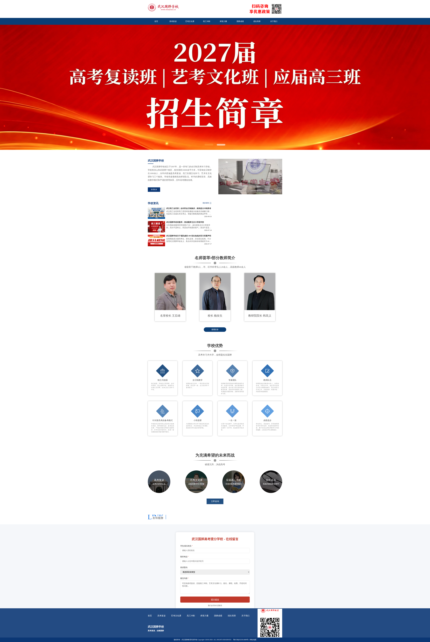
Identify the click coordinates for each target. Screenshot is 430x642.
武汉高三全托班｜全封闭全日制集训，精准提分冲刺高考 (188, 208)
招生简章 (232, 616)
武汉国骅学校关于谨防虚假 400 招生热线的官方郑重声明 (188, 236)
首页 (150, 616)
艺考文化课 (176, 616)
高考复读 (161, 616)
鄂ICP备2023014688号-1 (241, 640)
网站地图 (253, 640)
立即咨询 (215, 501)
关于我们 (245, 616)
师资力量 (204, 616)
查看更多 (154, 189)
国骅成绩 (218, 616)
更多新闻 (206, 203)
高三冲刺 (191, 616)
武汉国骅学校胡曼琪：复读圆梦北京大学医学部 (185, 222)
